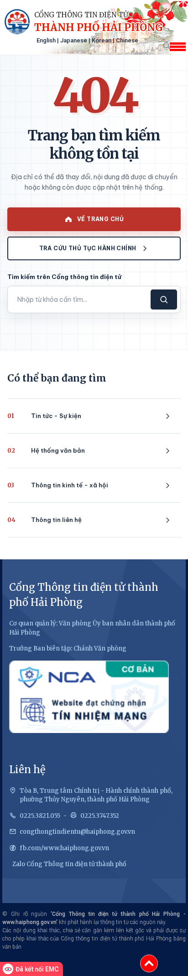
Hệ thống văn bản (46, 450)
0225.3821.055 (40, 816)
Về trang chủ (100, 219)
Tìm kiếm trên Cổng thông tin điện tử (64, 276)
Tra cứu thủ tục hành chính (87, 248)
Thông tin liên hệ (44, 520)
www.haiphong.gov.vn (29, 922)
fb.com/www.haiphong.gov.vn (64, 848)
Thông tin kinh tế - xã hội (57, 485)
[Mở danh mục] (177, 46)
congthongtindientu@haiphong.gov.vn (77, 832)
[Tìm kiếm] (166, 45)
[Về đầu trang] (149, 963)
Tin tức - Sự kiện (44, 416)
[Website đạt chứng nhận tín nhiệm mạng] (89, 697)
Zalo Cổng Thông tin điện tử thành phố (69, 864)
